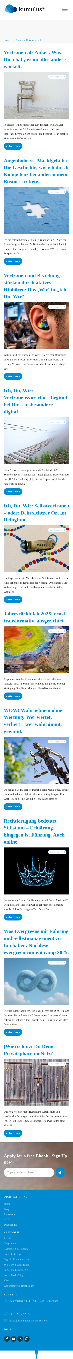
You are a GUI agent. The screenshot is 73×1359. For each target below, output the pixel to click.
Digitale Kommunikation (17, 1259)
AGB (6, 1219)
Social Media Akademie (16, 1264)
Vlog (6, 1280)
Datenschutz (10, 1224)
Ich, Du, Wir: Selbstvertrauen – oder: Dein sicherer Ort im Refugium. (36, 513)
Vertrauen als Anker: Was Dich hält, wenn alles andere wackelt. (35, 59)
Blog (6, 1209)
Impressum (10, 1214)
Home (7, 1204)
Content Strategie (13, 1254)
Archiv (7, 1238)
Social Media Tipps (14, 1275)
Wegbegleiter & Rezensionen (19, 1285)
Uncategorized (57, 76)
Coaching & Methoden (16, 1249)
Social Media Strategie (16, 1270)
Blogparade (10, 1243)
